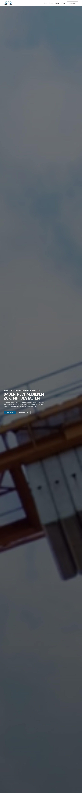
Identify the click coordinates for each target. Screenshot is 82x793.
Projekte (63, 3)
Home (45, 3)
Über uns (51, 3)
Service (57, 3)
